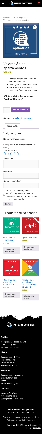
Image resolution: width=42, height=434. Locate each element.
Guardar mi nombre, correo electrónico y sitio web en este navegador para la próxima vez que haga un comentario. (22, 194)
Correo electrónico (12, 181)
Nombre (7, 172)
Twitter (4, 337)
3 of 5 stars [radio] (11, 153)
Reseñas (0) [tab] (12, 126)
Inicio (5, 17)
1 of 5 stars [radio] (4, 153)
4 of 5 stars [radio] (14, 153)
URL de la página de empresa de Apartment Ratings (18, 97)
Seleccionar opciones (10, 250)
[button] (3, 3)
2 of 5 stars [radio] (8, 153)
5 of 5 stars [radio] (17, 153)
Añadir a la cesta (20, 109)
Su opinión (8, 158)
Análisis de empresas (18, 17)
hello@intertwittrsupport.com (21, 409)
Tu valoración (10, 150)
